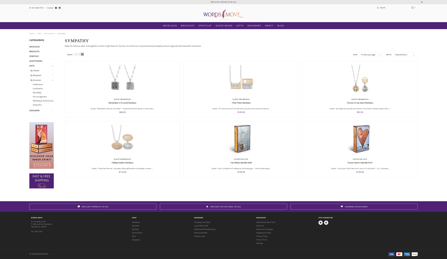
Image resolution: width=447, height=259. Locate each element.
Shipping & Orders (263, 233)
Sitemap (259, 243)
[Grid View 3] (82, 54)
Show (355, 55)
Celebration (38, 84)
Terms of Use (261, 240)
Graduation (38, 88)
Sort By (388, 55)
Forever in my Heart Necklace (360, 103)
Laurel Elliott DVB (201, 226)
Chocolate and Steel (202, 222)
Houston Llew (199, 236)
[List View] (75, 54)
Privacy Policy (261, 236)
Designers (254, 25)
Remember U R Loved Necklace (122, 103)
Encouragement (40, 96)
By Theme (34, 70)
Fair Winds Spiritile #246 (241, 162)
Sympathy (37, 105)
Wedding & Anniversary (43, 100)
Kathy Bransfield (200, 233)
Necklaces (34, 46)
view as (70, 55)
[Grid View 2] (79, 54)
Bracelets (34, 51)
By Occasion (35, 80)
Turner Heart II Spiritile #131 (359, 162)
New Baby (37, 92)
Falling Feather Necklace (122, 162)
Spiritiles (34, 56)
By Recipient (35, 75)
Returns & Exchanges (264, 229)
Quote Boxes (35, 61)
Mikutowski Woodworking (204, 229)
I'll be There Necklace (241, 103)
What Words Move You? (265, 222)
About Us (260, 226)
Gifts (240, 25)
